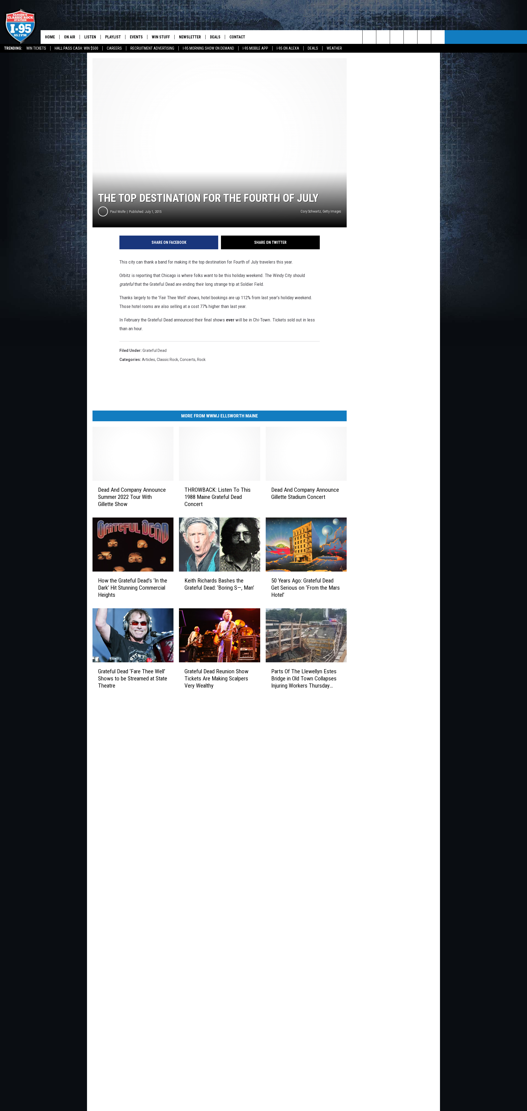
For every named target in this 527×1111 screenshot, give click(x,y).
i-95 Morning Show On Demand (208, 48)
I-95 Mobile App (255, 48)
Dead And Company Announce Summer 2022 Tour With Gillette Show (132, 497)
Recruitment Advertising (152, 48)
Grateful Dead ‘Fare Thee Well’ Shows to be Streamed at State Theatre (132, 678)
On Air (69, 37)
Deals (313, 48)
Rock (201, 359)
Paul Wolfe (117, 212)
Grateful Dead (154, 350)
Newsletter (190, 37)
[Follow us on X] (424, 37)
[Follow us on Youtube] (438, 37)
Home (50, 37)
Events (136, 37)
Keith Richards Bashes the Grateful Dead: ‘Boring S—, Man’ (219, 584)
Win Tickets (36, 48)
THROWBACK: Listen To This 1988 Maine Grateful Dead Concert (217, 497)
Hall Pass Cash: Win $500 (76, 48)
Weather (334, 48)
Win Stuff (161, 37)
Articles (148, 359)
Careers (114, 48)
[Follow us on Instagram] (410, 37)
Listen (90, 37)
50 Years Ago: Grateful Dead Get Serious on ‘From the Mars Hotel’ (305, 587)
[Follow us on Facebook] (396, 37)
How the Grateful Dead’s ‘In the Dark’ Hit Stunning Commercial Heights (132, 587)
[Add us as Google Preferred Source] (383, 37)
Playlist (113, 37)
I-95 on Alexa (288, 48)
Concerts (187, 359)
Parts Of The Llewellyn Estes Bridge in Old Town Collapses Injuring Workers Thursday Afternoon (304, 678)
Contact (237, 37)
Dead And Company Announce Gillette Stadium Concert (305, 493)
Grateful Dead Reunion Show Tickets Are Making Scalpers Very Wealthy (216, 678)
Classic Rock (167, 359)
